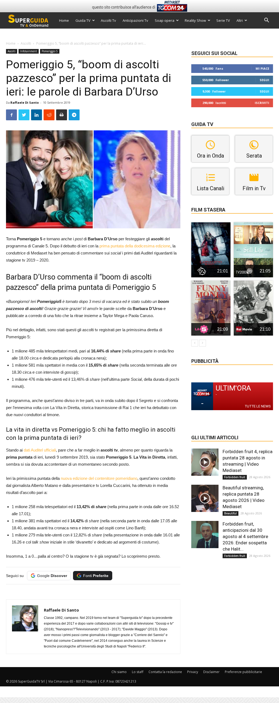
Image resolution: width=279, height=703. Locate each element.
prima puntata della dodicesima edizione (134, 246)
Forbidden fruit (234, 477)
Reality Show (195, 20)
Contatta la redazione (165, 672)
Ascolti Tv (108, 20)
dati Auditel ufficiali (40, 450)
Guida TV (82, 20)
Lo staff (137, 672)
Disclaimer (211, 672)
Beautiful (230, 513)
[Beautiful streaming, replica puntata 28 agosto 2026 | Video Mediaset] (205, 498)
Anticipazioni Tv (135, 20)
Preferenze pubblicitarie (243, 672)
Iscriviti (262, 103)
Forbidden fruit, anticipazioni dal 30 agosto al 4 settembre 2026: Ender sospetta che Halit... (245, 536)
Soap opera (164, 20)
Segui (264, 80)
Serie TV (223, 20)
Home (64, 20)
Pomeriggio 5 (50, 51)
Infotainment (28, 51)
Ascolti (26, 43)
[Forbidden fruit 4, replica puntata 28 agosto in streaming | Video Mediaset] (205, 462)
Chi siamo (119, 672)
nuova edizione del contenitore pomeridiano (99, 478)
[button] (266, 20)
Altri (239, 20)
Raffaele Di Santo (24, 102)
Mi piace (262, 68)
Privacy (192, 672)
